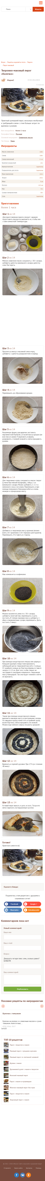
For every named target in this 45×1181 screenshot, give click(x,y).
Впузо (3, 62)
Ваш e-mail (8, 943)
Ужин (13, 141)
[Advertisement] (22, 36)
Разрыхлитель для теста (10, 170)
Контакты (29, 1168)
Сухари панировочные (9, 192)
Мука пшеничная (7, 174)
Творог (4, 178)
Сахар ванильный (8, 159)
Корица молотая (7, 166)
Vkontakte (14, 910)
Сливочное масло (26, 137)
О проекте (7, 1168)
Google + (33, 904)
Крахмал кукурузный (9, 163)
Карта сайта (18, 1168)
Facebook (14, 904)
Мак (3, 189)
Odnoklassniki (33, 910)
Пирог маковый (8, 65)
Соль (3, 196)
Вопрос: (7, 954)
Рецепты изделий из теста (16, 62)
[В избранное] (42, 80)
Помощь (38, 1168)
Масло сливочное (8, 152)
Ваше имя (7, 932)
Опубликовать (22, 989)
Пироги (29, 62)
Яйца (3, 181)
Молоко (4, 185)
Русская (19, 134)
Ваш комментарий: (11, 972)
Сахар (4, 155)
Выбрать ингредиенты (29, 9)
